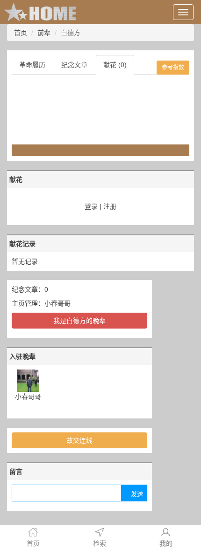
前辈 (43, 32)
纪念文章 (74, 64)
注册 (109, 206)
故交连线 (79, 440)
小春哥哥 (57, 303)
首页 (20, 32)
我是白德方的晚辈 (79, 320)
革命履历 (32, 64)
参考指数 (173, 67)
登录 (91, 206)
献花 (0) (115, 64)
